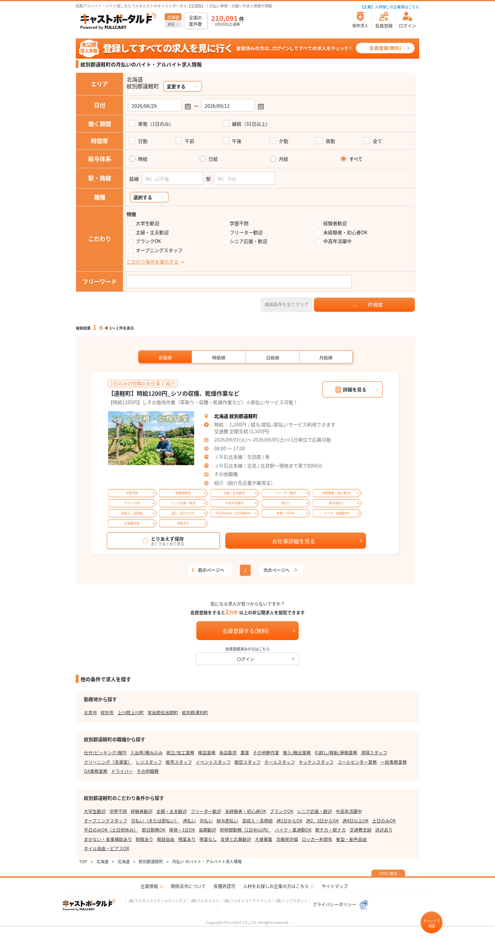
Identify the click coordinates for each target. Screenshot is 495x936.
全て (377, 141)
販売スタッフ (179, 762)
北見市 (90, 712)
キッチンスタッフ (316, 762)
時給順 (218, 357)
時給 (142, 159)
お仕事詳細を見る (293, 541)
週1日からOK (289, 820)
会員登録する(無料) (245, 631)
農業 (244, 752)
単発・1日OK (182, 829)
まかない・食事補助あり (108, 839)
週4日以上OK (355, 820)
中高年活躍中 (337, 241)
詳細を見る (354, 389)
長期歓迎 (207, 829)
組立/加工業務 (180, 752)
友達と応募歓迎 (236, 839)
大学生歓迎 (147, 223)
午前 (189, 141)
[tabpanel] (151, 438)
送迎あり (384, 829)
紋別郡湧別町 (195, 712)
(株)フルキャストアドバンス (247, 900)
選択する (142, 197)
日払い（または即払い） (155, 820)
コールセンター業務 (357, 762)
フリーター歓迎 (246, 232)
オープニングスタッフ (159, 250)
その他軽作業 (266, 752)
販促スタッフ (247, 762)
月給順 (325, 357)
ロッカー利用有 (317, 839)
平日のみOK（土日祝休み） (111, 829)
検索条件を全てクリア (286, 304)
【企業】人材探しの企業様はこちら (389, 6)
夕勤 (283, 141)
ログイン (245, 659)
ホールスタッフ (279, 762)
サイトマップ (335, 886)
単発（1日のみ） (156, 123)
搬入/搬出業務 (297, 752)
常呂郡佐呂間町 (162, 712)
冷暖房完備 (287, 839)
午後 (236, 141)
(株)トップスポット (291, 900)
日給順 (272, 357)
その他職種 (148, 771)
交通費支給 (360, 829)
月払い (206, 820)
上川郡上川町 (131, 712)
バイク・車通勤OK (293, 829)
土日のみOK (384, 820)
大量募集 (263, 839)
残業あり (187, 839)
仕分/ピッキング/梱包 (105, 752)
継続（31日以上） (251, 123)
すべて (356, 159)
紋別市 (107, 712)
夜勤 (330, 141)
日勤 (142, 141)
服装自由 (165, 839)
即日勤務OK (153, 829)
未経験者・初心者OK (345, 232)
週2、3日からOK (322, 820)
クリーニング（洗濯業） (108, 762)
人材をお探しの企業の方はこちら (276, 886)
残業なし (208, 839)
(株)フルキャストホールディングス (157, 900)
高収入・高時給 (257, 820)
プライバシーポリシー (334, 904)
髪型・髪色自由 (351, 839)
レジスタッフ (149, 762)
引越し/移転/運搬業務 (336, 752)
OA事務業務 (95, 771)
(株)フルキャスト (205, 900)
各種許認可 (224, 886)
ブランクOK (148, 241)
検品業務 (207, 752)
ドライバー (122, 771)
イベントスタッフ (213, 762)
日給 (213, 159)
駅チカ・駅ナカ (330, 829)
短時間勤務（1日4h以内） (245, 829)
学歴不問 (239, 223)
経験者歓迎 (335, 223)
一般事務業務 (394, 762)
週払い (189, 820)
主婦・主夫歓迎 (152, 232)
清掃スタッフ (374, 752)
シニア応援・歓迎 (248, 241)
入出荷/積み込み (146, 752)
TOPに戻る (388, 873)
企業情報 (149, 886)
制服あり (144, 839)
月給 (283, 159)
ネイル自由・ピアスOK (106, 848)
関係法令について (188, 886)
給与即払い (227, 820)
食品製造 (228, 752)
